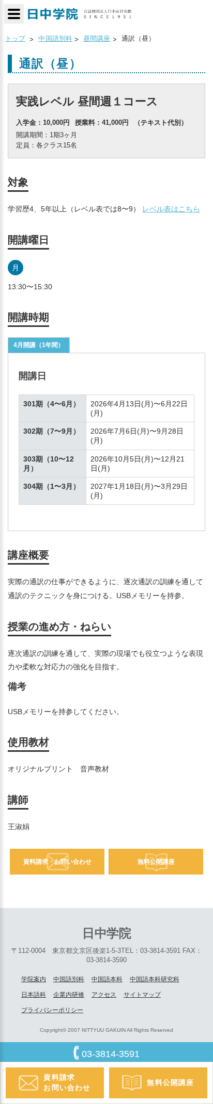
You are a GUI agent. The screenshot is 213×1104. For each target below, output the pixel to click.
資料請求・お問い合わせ (57, 861)
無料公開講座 (156, 861)
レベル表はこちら (171, 209)
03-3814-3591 (111, 1054)
